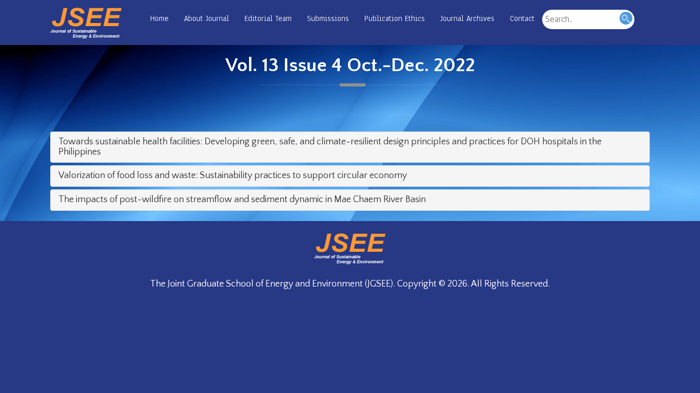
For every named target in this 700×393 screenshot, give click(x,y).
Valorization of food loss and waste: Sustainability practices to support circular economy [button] (232, 175)
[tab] (350, 147)
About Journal (206, 18)
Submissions (328, 18)
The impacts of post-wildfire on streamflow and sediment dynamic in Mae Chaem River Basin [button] (242, 199)
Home (159, 18)
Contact (522, 18)
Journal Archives (467, 18)
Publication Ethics (394, 18)
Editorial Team (268, 18)
